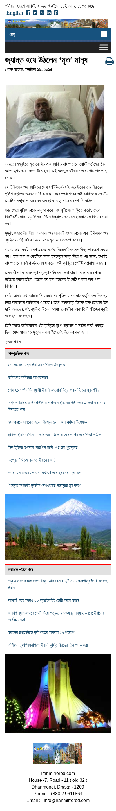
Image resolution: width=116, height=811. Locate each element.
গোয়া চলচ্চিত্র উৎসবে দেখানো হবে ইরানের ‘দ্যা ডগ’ (45, 472)
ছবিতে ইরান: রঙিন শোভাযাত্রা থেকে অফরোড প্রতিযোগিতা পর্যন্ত (55, 434)
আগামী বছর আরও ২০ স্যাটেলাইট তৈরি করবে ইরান (43, 600)
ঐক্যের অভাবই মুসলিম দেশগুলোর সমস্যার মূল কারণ (44, 485)
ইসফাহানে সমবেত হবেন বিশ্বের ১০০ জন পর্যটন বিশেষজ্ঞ (47, 422)
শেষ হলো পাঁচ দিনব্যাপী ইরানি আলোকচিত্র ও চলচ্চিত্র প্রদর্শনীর (53, 390)
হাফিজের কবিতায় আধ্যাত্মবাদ (28, 377)
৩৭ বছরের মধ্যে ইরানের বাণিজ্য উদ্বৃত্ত (36, 364)
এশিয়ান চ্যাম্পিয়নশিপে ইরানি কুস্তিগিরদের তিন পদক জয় (48, 645)
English (14, 13)
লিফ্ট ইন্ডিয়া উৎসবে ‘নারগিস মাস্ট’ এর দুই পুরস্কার (42, 447)
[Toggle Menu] (103, 47)
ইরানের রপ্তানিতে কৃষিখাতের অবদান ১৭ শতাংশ (41, 632)
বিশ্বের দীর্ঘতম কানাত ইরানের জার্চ (31, 460)
